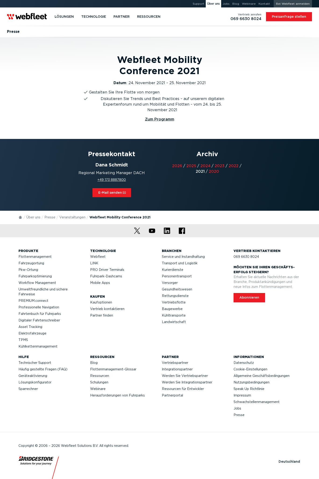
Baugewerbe (172, 309)
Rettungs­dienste (175, 296)
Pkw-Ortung (28, 270)
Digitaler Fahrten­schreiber (39, 320)
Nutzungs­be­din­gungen (251, 382)
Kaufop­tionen (101, 302)
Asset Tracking (30, 327)
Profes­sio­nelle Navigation (38, 307)
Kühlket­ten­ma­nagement (37, 346)
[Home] (21, 217)
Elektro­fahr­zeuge (32, 333)
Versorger (170, 283)
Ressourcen (99, 376)
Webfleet (98, 256)
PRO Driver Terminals (107, 270)
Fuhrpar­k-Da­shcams (106, 276)
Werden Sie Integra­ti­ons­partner (187, 382)
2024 (205, 166)
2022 (233, 166)
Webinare (98, 389)
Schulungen (99, 382)
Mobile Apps (100, 283)
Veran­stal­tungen (72, 217)
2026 (177, 166)
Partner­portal (172, 395)
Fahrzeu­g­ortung (31, 263)
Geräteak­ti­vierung (32, 376)
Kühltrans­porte (174, 315)
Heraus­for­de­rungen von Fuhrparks (117, 395)
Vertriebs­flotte (174, 302)
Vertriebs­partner (175, 363)
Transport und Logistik (180, 263)
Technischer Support (34, 363)
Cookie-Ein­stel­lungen (250, 369)
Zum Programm (159, 119)
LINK (94, 263)
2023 (219, 166)
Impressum (242, 395)
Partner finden (101, 315)
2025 (191, 166)
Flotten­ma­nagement (35, 256)
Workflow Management (37, 283)
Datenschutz (244, 363)
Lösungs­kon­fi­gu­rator (34, 382)
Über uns (33, 217)
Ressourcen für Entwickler (183, 389)
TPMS (23, 340)
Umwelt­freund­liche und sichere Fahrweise (43, 291)
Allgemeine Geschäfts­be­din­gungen (262, 376)
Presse (49, 217)
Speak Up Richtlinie (249, 389)
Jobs (237, 408)
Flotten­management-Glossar (113, 369)
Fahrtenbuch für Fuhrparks (39, 314)
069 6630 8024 (246, 256)
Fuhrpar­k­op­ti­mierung (35, 276)
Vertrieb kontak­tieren (107, 309)
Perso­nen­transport (177, 276)
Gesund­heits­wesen (177, 289)
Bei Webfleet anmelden (293, 3)
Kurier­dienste (172, 270)
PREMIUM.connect (33, 301)
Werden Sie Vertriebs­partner (185, 376)
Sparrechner (28, 389)
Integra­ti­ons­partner (177, 369)
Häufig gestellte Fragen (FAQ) (42, 369)
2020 (214, 171)
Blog (94, 363)
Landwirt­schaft (174, 322)
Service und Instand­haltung (183, 256)
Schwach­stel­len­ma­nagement (257, 402)
